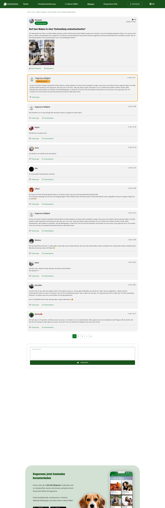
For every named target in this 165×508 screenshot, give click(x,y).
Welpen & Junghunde (42, 12)
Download (135, 4)
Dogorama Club (110, 4)
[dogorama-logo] (11, 4)
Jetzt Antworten (36, 68)
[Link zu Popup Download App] (41, 52)
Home (28, 12)
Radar (25, 4)
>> (90, 336)
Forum (33, 12)
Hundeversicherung (46, 4)
